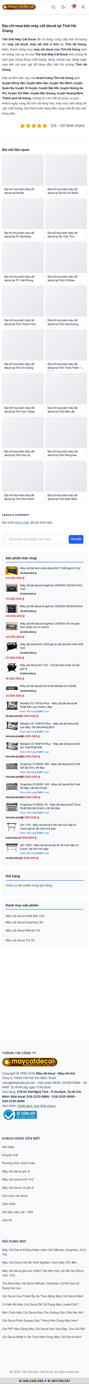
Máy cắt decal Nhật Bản (22, 916)
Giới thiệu (8, 1147)
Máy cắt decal (45, 1073)
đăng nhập (22, 522)
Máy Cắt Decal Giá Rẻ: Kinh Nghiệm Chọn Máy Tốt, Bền (39, 1262)
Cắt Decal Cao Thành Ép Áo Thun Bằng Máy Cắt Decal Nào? (43, 1296)
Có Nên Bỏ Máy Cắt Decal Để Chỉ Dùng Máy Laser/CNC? (40, 1304)
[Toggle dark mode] (63, 7)
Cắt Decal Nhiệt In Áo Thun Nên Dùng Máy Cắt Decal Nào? (42, 1337)
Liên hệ (7, 1220)
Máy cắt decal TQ (18, 940)
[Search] (53, 7)
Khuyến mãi (10, 1155)
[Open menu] (83, 7)
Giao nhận (9, 1203)
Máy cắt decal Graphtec (22, 922)
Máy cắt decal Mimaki (20, 930)
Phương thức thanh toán (18, 1163)
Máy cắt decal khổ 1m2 (18, 1179)
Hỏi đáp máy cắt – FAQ (17, 1212)
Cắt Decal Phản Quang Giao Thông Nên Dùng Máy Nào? (40, 1320)
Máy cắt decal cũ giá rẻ (18, 1187)
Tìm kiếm (76, 539)
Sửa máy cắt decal (15, 1195)
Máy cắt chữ (66, 1073)
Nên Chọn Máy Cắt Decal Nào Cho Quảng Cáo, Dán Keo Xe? (43, 1312)
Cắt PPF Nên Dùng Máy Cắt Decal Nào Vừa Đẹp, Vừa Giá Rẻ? (43, 1328)
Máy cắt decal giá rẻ (16, 1171)
